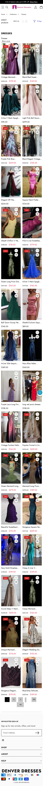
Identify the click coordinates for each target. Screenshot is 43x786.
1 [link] (7, 699)
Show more (6, 41)
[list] (23, 21)
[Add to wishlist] (16, 46)
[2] (26, 21)
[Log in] (35, 7)
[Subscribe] (37, 732)
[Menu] (2, 7)
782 (34, 699)
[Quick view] (16, 50)
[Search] (7, 7)
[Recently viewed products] (40, 392)
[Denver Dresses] (21, 7)
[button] (40, 398)
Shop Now (34, 2)
